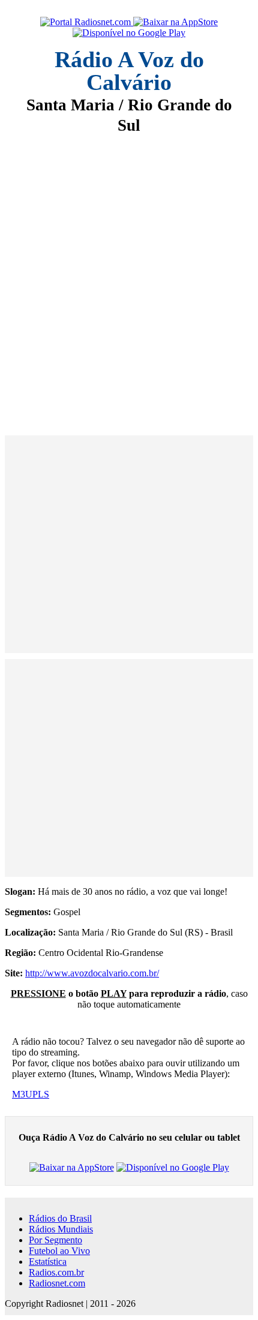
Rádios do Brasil (60, 1218)
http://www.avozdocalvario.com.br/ (92, 973)
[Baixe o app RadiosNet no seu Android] (129, 33)
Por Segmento (55, 1240)
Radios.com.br (56, 1272)
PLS (40, 1094)
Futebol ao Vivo (59, 1251)
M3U (22, 1094)
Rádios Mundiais (61, 1229)
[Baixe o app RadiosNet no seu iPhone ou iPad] (175, 22)
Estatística (48, 1261)
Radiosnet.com (57, 1283)
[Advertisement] (129, 276)
